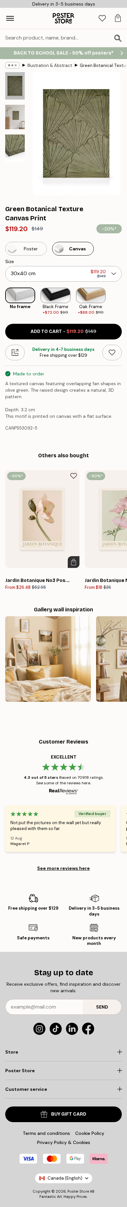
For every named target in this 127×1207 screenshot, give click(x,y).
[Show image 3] (15, 148)
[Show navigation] (10, 18)
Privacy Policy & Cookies (63, 1142)
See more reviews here (63, 868)
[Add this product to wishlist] (112, 352)
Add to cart (63, 331)
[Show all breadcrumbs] (12, 65)
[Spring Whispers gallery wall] (48, 659)
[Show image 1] (15, 86)
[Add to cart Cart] (73, 562)
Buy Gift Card (68, 1114)
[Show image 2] (15, 117)
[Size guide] (15, 352)
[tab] (102, 18)
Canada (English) (65, 1178)
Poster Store (78, 1191)
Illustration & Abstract (49, 65)
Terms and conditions (46, 1133)
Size (9, 261)
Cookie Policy (89, 1133)
